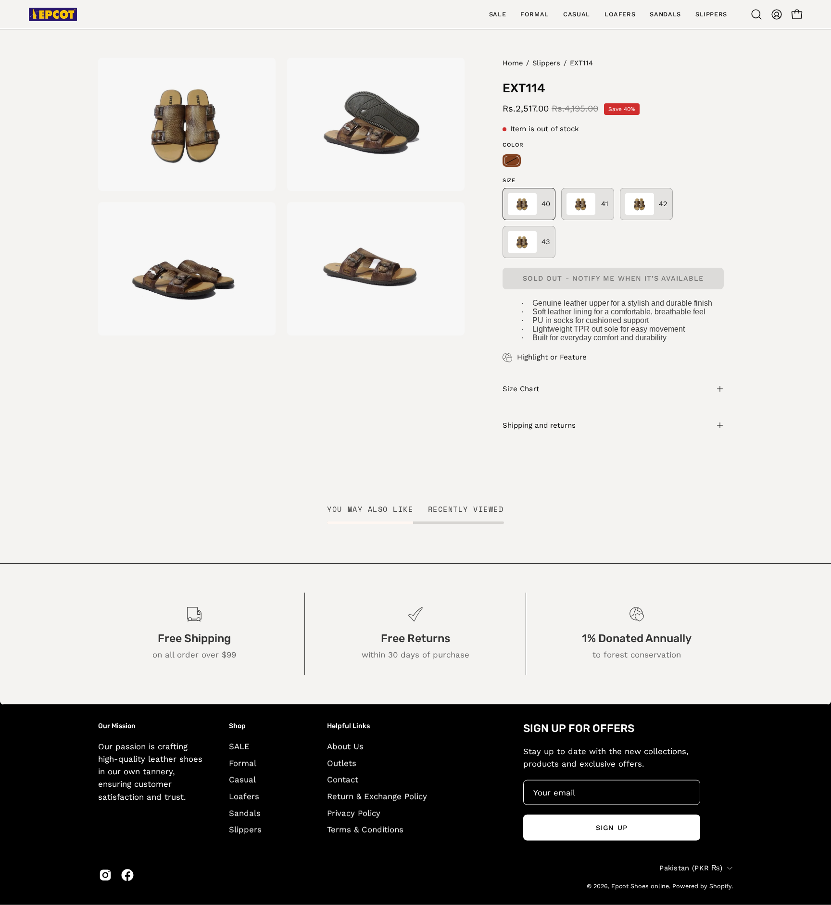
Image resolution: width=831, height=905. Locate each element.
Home (513, 63)
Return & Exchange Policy (377, 796)
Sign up (612, 827)
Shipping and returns (539, 425)
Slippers (546, 63)
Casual (242, 779)
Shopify (720, 885)
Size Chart (521, 388)
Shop (237, 726)
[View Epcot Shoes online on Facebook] (127, 875)
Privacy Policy (353, 813)
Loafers (244, 796)
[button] (756, 14)
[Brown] (512, 160)
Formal (242, 763)
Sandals (245, 813)
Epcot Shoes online (640, 885)
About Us (345, 746)
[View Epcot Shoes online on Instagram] (105, 875)
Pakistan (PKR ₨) (690, 867)
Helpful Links (348, 726)
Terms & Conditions (365, 829)
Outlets (341, 763)
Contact (342, 779)
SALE (239, 746)
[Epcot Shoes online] (53, 14)
